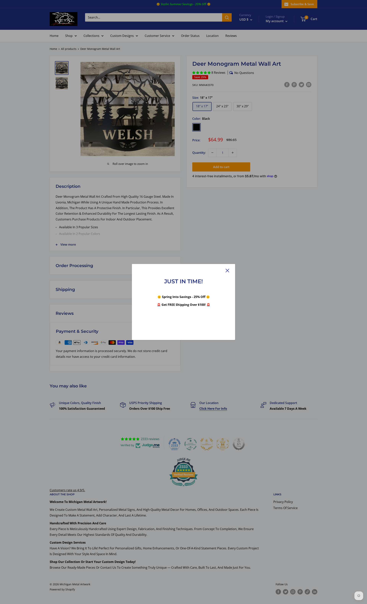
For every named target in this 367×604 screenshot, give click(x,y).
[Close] (227, 270)
